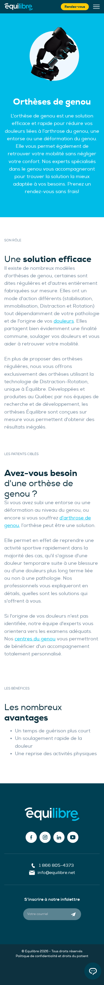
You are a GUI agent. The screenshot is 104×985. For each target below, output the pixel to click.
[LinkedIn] (59, 837)
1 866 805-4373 (56, 865)
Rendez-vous (75, 7)
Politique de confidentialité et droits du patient (52, 956)
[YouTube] (72, 837)
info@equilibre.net (56, 872)
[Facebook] (31, 837)
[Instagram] (45, 837)
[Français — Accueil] (18, 6)
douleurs (64, 321)
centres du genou (35, 639)
